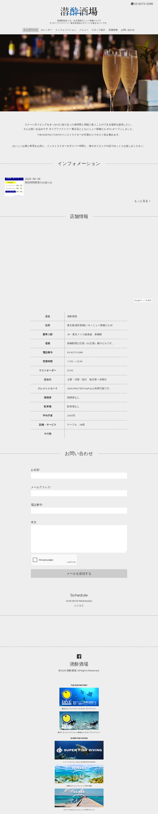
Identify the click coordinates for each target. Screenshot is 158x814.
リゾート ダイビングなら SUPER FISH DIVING (79, 762)
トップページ (30, 30)
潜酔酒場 (79, 664)
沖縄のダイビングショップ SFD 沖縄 (79, 786)
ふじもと (79, 605)
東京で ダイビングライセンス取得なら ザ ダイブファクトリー (79, 732)
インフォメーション (65, 30)
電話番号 (37, 504)
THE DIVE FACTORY (48, 135)
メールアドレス (41, 487)
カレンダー (46, 30)
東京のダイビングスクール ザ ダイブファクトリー (79, 709)
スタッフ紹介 (98, 30)
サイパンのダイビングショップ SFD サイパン (79, 810)
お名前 (35, 469)
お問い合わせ (128, 30)
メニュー (83, 30)
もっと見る (141, 201)
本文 (33, 522)
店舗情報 (113, 30)
